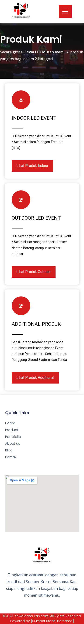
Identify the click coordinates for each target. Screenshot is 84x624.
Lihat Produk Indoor (32, 165)
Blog (9, 450)
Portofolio (13, 436)
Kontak (11, 457)
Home (10, 423)
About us (12, 443)
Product (11, 430)
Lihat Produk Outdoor (33, 272)
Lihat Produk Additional (35, 377)
